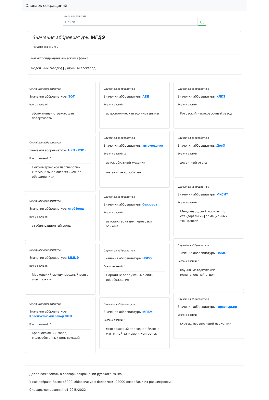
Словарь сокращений (46, 5)
